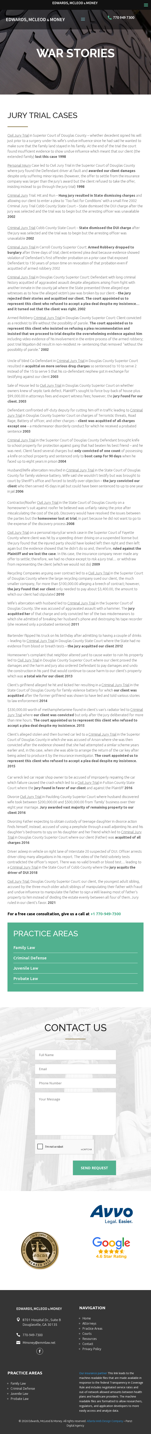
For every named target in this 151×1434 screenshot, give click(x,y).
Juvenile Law (19, 1393)
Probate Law (20, 1398)
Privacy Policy (91, 1349)
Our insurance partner (93, 1373)
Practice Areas (92, 1328)
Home (86, 1318)
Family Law (18, 1383)
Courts (87, 1333)
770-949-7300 (33, 1335)
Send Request (94, 1168)
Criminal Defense (23, 1388)
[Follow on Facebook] (39, 1351)
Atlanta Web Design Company (105, 1421)
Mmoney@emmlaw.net (39, 1342)
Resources (89, 1338)
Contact (87, 1344)
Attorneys (89, 1323)
